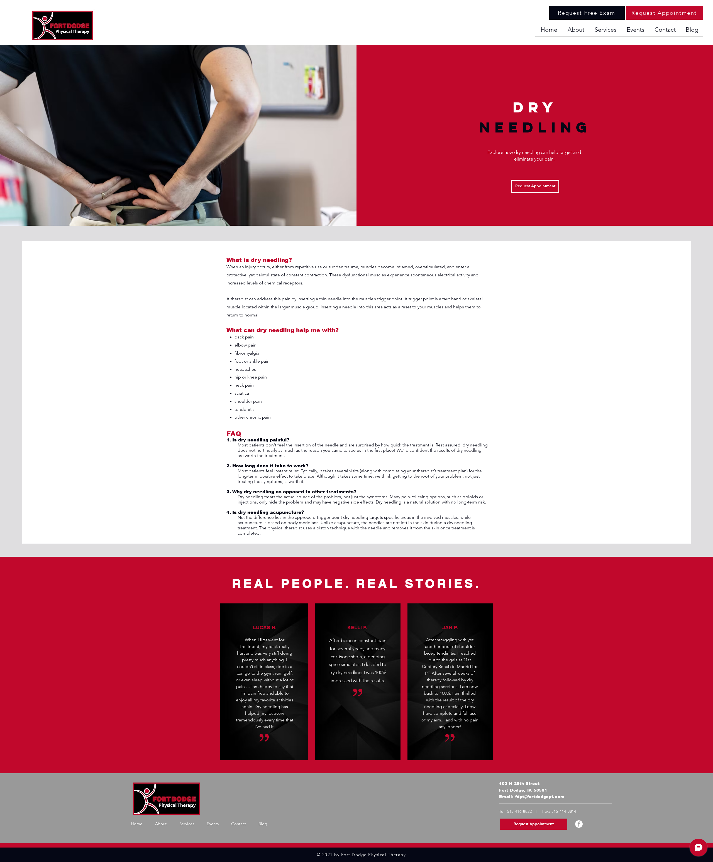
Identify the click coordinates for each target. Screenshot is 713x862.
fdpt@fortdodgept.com (539, 796)
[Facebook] (579, 824)
